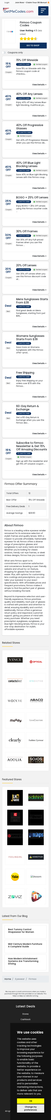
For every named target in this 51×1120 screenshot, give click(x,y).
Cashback (25, 1019)
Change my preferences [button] (30, 1108)
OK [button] (30, 1101)
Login (7, 2)
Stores (25, 1014)
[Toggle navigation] (43, 10)
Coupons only (15, 52)
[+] (32, 76)
